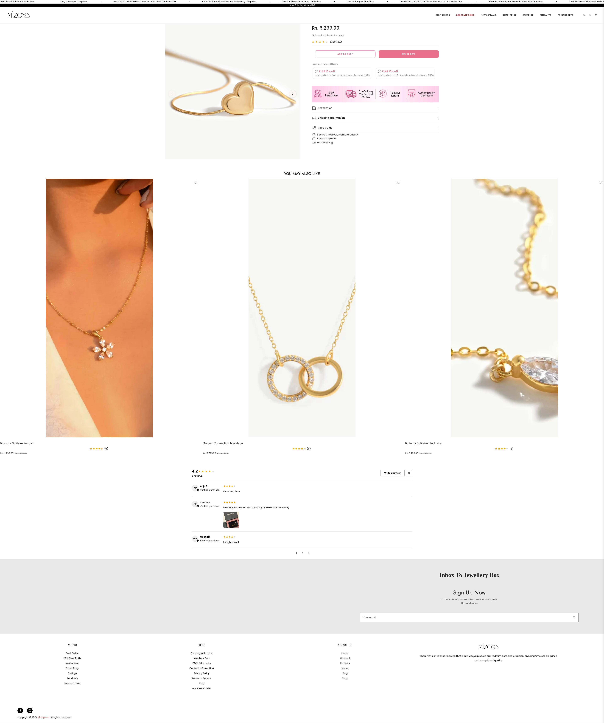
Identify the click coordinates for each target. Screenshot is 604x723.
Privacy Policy (201, 673)
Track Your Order (201, 688)
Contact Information (201, 668)
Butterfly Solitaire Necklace (423, 443)
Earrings (72, 673)
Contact (345, 658)
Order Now (277, 1)
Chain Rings (72, 668)
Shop (345, 678)
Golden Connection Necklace (223, 443)
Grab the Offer (130, 1)
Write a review (392, 473)
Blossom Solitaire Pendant (17, 443)
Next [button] (292, 93)
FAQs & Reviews (202, 663)
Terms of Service (201, 678)
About (345, 668)
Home (345, 653)
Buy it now (408, 54)
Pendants (72, 678)
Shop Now (43, 1)
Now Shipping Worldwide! (302, 5)
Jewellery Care (201, 658)
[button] (584, 15)
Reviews (345, 663)
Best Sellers (72, 653)
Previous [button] (172, 93)
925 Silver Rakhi (72, 658)
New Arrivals (72, 663)
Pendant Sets (72, 683)
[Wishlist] (590, 15)
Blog (201, 683)
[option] (232, 91)
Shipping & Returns (202, 653)
